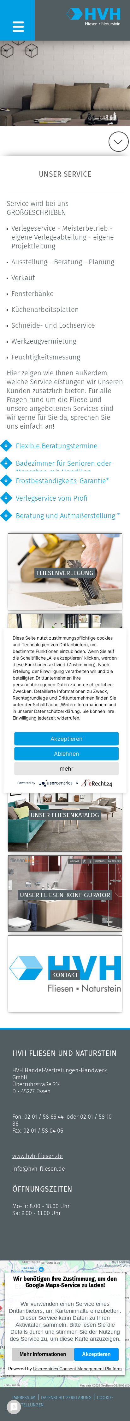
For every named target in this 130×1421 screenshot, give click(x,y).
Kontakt (65, 975)
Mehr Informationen (43, 1354)
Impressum (24, 1397)
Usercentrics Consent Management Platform (77, 1368)
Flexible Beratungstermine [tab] (57, 446)
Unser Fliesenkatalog (65, 815)
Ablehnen (66, 753)
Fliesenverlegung (64, 573)
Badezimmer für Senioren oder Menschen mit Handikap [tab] (63, 465)
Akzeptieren (96, 1354)
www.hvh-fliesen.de (37, 1156)
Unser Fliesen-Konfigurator (65, 895)
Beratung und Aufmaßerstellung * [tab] (68, 515)
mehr (67, 768)
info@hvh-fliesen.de (38, 1168)
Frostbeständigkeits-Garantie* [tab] (62, 481)
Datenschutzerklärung (66, 1397)
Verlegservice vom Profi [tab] (51, 498)
